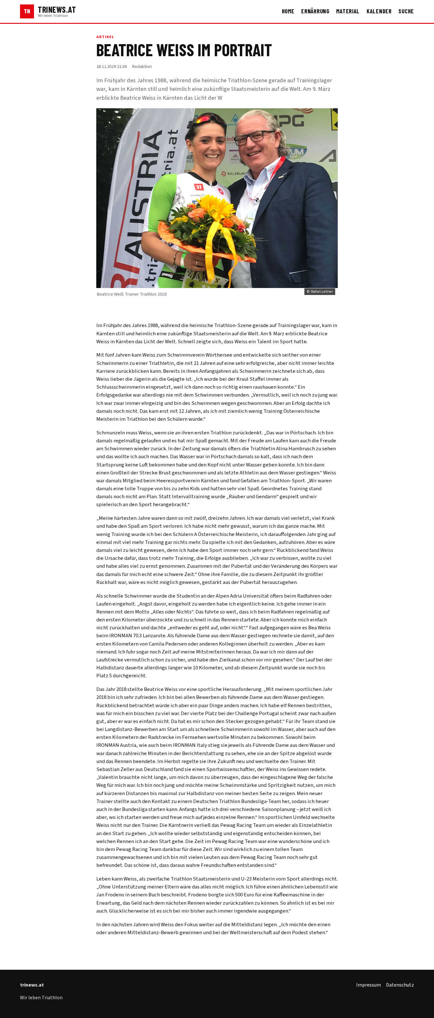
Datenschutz (400, 984)
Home (288, 11)
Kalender (379, 11)
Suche (406, 11)
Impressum (368, 984)
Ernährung (315, 11)
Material (348, 11)
